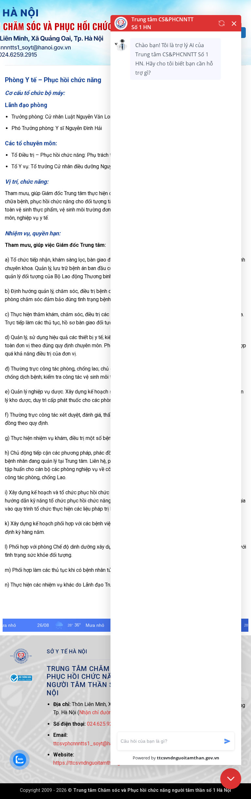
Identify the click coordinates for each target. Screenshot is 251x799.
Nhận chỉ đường (97, 712)
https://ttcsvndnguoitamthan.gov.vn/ (93, 763)
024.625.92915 (104, 724)
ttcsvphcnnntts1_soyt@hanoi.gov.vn (93, 743)
